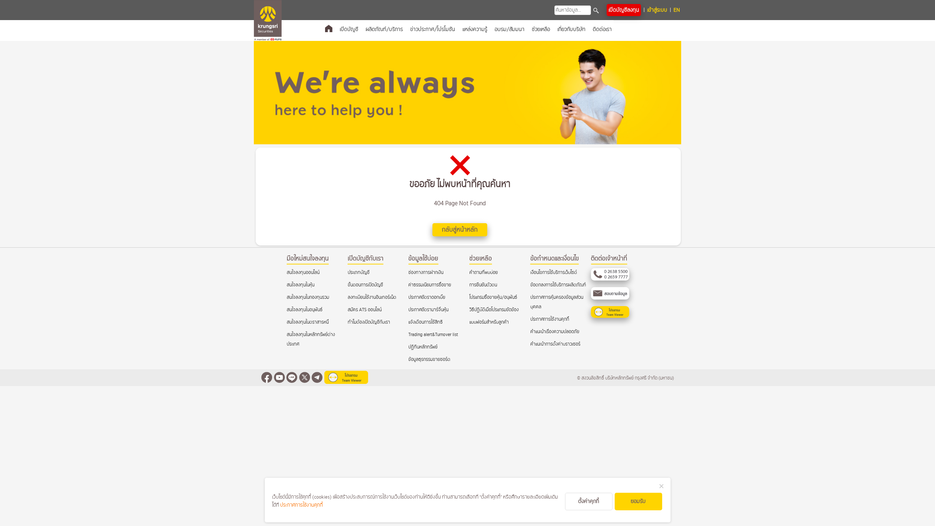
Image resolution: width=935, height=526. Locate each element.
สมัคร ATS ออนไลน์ (365, 309)
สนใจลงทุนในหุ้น (300, 285)
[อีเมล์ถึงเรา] (610, 298)
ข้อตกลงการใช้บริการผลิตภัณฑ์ (558, 285)
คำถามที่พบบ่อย (483, 272)
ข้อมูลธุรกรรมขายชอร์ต (429, 359)
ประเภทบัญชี (359, 272)
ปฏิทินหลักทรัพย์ (423, 347)
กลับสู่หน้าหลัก (460, 230)
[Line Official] (291, 378)
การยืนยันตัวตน (483, 285)
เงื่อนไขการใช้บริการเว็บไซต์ (553, 272)
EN (676, 10)
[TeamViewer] (610, 316)
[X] (304, 378)
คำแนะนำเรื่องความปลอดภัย (554, 331)
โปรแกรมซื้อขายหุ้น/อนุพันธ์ (493, 297)
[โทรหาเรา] (610, 279)
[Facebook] (266, 378)
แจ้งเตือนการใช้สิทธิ (425, 322)
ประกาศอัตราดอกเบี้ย (426, 297)
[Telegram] (317, 378)
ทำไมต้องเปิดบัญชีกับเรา (369, 322)
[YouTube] (279, 378)
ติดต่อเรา (602, 29)
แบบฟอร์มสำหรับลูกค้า (489, 322)
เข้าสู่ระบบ (657, 10)
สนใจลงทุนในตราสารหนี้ (308, 322)
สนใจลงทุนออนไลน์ (303, 272)
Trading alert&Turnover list (433, 334)
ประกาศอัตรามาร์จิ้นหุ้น (428, 309)
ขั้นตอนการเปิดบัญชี (365, 285)
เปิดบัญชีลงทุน (623, 10)
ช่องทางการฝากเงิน (425, 272)
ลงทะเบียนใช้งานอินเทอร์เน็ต (372, 297)
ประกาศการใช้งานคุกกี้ (549, 319)
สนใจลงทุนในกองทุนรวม (308, 297)
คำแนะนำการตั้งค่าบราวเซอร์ (555, 344)
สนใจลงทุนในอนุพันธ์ (305, 309)
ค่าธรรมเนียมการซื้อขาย (429, 285)
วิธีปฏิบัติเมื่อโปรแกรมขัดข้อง (494, 309)
